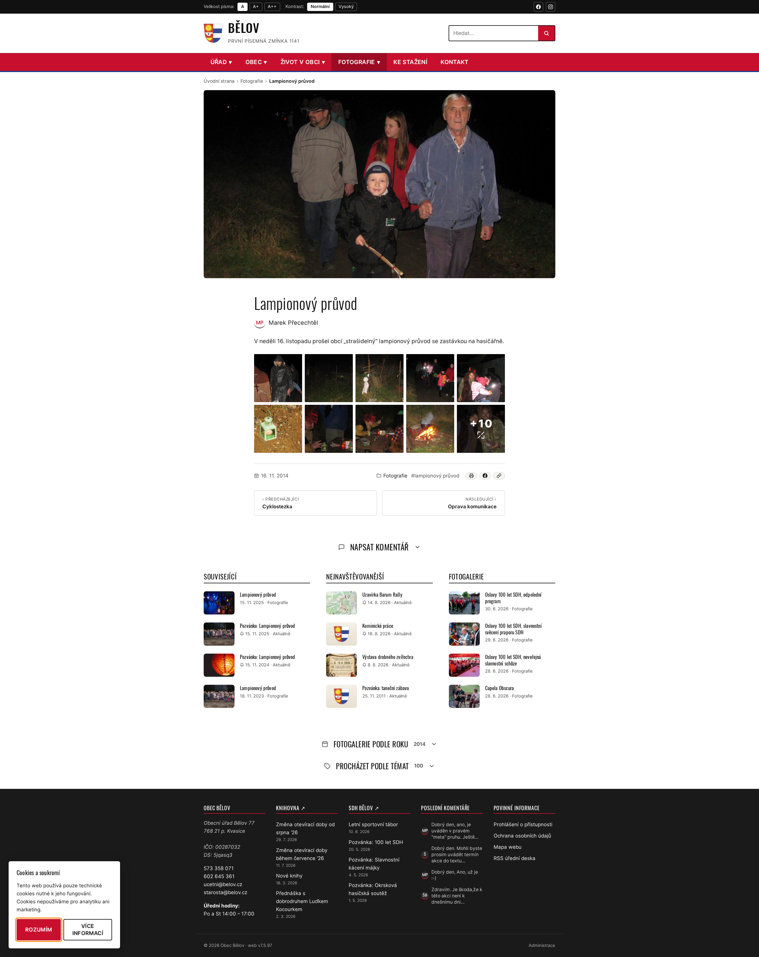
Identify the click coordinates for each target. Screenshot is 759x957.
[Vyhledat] (546, 33)
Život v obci (302, 62)
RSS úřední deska (514, 858)
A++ (272, 6)
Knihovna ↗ (290, 808)
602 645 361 (219, 876)
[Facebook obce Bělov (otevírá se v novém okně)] (538, 7)
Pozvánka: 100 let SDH (376, 842)
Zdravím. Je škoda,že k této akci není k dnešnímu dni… (456, 896)
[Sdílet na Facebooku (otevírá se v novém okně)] (485, 476)
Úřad (221, 62)
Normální (320, 6)
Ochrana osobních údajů (522, 836)
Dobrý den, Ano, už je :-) (454, 875)
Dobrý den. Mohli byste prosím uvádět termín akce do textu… (456, 854)
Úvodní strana (219, 81)
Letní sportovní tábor (373, 824)
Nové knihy (289, 876)
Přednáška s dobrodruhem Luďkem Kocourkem (302, 901)
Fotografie (359, 62)
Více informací (87, 929)
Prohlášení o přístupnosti (523, 824)
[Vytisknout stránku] (471, 476)
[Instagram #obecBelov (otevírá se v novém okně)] (550, 7)
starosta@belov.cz (225, 892)
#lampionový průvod (435, 476)
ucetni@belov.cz (223, 884)
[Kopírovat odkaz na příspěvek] (499, 476)
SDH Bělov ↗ (364, 808)
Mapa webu (508, 847)
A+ (256, 6)
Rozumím (38, 929)
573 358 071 (219, 868)
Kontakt (455, 62)
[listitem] (278, 378)
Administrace (542, 945)
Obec (256, 62)
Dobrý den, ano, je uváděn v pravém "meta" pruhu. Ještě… (455, 831)
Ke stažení (410, 62)
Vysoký (346, 6)
